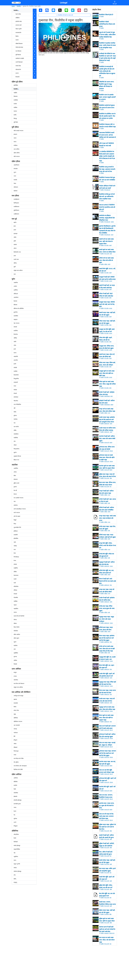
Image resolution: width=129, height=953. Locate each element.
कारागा (17, 73)
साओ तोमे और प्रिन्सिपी (19, 616)
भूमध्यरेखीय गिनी (17, 527)
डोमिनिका (16, 718)
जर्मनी (15, 341)
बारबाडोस (16, 703)
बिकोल (17, 36)
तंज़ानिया (15, 645)
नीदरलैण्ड (16, 400)
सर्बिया (15, 430)
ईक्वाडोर (15, 796)
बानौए (109, 503)
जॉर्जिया (15, 338)
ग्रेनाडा (15, 729)
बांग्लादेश (15, 168)
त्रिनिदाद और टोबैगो (18, 769)
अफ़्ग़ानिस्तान (16, 165)
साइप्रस (15, 319)
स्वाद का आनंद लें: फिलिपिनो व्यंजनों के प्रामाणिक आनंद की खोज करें (107, 207)
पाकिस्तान (16, 187)
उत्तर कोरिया (16, 149)
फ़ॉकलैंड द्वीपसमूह (17, 800)
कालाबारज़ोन (18, 32)
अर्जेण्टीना (16, 778)
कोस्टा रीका (16, 710)
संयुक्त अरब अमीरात (18, 270)
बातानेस (110, 442)
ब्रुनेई (15, 115)
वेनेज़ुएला (15, 826)
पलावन (17, 40)
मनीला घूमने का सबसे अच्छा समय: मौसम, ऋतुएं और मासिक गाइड (107, 384)
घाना (15, 549)
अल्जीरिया (16, 468)
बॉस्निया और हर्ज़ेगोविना (19, 308)
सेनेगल (15, 619)
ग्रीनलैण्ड (16, 680)
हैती (14, 736)
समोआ (15, 867)
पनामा (15, 754)
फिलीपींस (19, 6)
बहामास (15, 699)
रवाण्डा (15, 612)
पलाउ (15, 860)
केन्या (15, 560)
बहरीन (15, 222)
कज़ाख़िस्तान (16, 199)
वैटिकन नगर (16, 460)
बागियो (109, 264)
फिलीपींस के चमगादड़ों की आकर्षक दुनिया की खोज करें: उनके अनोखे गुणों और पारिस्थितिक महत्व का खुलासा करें (107, 71)
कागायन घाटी (18, 25)
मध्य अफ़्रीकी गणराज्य (18, 498)
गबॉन (15, 542)
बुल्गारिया (15, 312)
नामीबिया (15, 601)
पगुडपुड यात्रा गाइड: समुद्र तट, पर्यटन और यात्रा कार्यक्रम (106, 619)
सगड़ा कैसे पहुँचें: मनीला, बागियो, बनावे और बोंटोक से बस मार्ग (107, 545)
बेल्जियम (15, 304)
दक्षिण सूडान (16, 638)
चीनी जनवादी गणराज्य (18, 130)
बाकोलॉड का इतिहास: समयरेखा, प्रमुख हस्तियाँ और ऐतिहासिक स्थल (107, 217)
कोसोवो (15, 367)
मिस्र (15, 523)
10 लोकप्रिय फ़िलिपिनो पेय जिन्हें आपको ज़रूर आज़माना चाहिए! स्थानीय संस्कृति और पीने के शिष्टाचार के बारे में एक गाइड (107, 156)
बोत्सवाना (16, 479)
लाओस (15, 103)
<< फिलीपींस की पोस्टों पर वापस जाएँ (64, 15)
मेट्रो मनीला (18, 14)
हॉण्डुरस (15, 740)
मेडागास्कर (16, 575)
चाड (14, 501)
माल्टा (15, 386)
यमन (15, 274)
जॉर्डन (15, 237)
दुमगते (112, 234)
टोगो (15, 649)
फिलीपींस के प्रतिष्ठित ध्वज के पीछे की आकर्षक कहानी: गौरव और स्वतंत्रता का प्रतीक (107, 116)
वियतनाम (15, 96)
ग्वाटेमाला (16, 732)
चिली (15, 789)
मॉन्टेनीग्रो (16, 397)
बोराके (111, 396)
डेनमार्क (15, 327)
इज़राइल (15, 233)
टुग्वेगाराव (111, 450)
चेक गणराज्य (16, 323)
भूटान (15, 172)
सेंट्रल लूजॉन (19, 28)
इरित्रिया (16, 531)
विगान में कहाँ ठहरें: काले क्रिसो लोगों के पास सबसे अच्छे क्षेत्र (107, 581)
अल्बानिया (16, 282)
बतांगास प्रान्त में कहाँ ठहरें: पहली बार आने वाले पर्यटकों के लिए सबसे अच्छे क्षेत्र (107, 929)
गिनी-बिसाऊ (16, 557)
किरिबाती (16, 841)
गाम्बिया (15, 546)
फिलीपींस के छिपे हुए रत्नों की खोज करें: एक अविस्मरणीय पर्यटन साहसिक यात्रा (107, 196)
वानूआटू (15, 882)
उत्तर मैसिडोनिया (17, 404)
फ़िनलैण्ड (16, 334)
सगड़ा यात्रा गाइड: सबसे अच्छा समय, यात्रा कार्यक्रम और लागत (107, 518)
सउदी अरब (16, 259)
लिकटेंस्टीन (16, 375)
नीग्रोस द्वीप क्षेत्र (19, 47)
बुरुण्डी (15, 486)
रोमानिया (15, 419)
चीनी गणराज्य (17, 156)
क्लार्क (111, 253)
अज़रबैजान (16, 297)
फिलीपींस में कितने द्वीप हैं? (106, 14)
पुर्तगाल (15, 415)
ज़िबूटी (15, 520)
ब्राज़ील (15, 785)
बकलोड (112, 221)
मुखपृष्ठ (13, 6)
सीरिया (15, 263)
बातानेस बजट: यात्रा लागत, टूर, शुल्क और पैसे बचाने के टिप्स (106, 805)
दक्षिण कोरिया (17, 153)
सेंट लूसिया (16, 762)
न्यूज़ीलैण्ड (16, 856)
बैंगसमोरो (17, 77)
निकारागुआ (16, 751)
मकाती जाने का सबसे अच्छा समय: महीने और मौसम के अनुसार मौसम (106, 241)
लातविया (15, 371)
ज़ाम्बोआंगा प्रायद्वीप (20, 58)
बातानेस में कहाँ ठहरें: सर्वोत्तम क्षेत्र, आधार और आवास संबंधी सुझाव (107, 438)
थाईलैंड (15, 92)
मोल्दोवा (15, 389)
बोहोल (110, 914)
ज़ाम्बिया (15, 660)
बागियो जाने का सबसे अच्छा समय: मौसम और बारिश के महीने (106, 260)
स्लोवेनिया (16, 437)
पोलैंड (15, 412)
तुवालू (15, 878)
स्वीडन (15, 445)
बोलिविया (15, 781)
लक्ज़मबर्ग (16, 382)
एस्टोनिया (16, 330)
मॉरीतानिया (16, 586)
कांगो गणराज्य (17, 512)
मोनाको (15, 393)
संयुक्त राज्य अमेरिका (18, 687)
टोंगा (15, 875)
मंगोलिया (15, 145)
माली (15, 583)
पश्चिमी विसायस (19, 43)
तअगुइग (110, 281)
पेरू (14, 815)
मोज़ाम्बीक (16, 597)
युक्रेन (15, 452)
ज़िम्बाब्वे (15, 664)
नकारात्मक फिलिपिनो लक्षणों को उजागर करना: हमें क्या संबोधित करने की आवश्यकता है (107, 135)
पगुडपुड (111, 566)
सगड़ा (109, 413)
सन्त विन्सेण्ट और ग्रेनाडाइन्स (20, 766)
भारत (15, 176)
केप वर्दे (15, 490)
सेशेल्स (15, 623)
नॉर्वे (14, 408)
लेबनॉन (15, 244)
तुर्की (15, 266)
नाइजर (15, 605)
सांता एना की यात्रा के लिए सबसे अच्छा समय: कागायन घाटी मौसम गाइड (106, 816)
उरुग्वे (15, 822)
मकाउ (15, 141)
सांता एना (111, 730)
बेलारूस (15, 301)
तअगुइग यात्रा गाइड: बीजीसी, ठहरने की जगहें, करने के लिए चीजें (107, 304)
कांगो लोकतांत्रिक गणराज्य (20, 509)
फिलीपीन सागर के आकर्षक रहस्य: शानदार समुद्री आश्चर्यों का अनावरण (107, 97)
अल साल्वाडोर (17, 725)
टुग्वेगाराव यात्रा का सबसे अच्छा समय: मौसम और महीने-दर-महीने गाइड (107, 457)
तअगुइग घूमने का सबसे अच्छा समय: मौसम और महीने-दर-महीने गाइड (106, 373)
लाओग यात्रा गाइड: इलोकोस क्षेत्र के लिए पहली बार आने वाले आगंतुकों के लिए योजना (107, 419)
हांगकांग (15, 134)
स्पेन (14, 441)
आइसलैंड (16, 356)
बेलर (110, 486)
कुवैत (15, 241)
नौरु (14, 853)
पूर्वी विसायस (18, 54)
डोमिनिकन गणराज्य (18, 721)
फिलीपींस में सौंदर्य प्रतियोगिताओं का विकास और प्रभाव (107, 24)
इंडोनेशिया (16, 85)
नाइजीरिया (16, 608)
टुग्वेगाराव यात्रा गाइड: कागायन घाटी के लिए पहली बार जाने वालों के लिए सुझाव (107, 753)
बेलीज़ (15, 706)
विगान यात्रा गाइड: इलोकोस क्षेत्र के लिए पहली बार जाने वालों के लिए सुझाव (106, 638)
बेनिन (15, 475)
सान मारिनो (16, 426)
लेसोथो (15, 564)
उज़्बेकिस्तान (16, 214)
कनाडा (15, 676)
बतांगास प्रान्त (111, 933)
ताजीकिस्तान (16, 206)
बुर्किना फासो (16, 483)
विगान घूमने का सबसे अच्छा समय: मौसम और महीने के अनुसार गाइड (106, 717)
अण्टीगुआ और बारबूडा (18, 695)
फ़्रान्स (15, 352)
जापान (15, 138)
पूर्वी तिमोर (16, 122)
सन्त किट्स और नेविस (19, 758)
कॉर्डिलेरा (18, 17)
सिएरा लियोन (16, 627)
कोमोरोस (16, 505)
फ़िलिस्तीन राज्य (17, 252)
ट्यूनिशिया (16, 653)
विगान (111, 585)
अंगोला (15, 472)
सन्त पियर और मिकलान (19, 683)
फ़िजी (15, 838)
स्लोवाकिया (16, 434)
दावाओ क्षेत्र (18, 65)
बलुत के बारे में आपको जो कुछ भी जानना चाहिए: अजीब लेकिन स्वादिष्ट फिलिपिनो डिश (107, 34)
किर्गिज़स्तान (16, 203)
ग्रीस (15, 345)
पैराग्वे (15, 811)
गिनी (15, 553)
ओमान (15, 248)
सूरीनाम (15, 818)
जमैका (15, 743)
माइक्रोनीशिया (17, 849)
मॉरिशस (15, 590)
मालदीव (15, 179)
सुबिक (111, 478)
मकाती (110, 245)
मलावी (15, 579)
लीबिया (15, 571)
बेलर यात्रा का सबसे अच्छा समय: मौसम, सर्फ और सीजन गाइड (107, 940)
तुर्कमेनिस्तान (16, 210)
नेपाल (15, 183)
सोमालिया (16, 630)
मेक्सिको (15, 747)
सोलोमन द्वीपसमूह (17, 871)
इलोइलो (111, 404)
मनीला (110, 297)
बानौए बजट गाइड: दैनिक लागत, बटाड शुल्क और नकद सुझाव (106, 608)
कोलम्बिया (16, 792)
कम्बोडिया (16, 100)
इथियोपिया (16, 538)
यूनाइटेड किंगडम (17, 456)
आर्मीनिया (16, 290)
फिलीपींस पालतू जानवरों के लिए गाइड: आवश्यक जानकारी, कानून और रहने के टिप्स (107, 169)
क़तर (15, 255)
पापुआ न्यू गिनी (17, 864)
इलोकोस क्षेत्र (19, 21)
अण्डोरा (15, 286)
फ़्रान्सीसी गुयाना (17, 803)
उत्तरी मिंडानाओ (19, 62)
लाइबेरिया (16, 568)
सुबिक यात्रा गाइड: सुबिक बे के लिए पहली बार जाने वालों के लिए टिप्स (107, 827)
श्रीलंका (15, 190)
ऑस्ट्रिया (16, 293)
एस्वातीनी (16, 534)
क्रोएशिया (16, 316)
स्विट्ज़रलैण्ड (16, 449)
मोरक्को (15, 594)
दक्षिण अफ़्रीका (17, 634)
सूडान (15, 642)
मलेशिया (15, 107)
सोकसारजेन (18, 69)
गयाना (15, 807)
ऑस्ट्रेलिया (16, 834)
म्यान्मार (15, 111)
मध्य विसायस (18, 51)
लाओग (111, 423)
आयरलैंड (16, 360)
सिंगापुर (15, 118)
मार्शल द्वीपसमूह (17, 845)
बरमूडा (15, 672)
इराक (15, 229)
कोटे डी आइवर (17, 516)
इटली (15, 364)
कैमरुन (15, 494)
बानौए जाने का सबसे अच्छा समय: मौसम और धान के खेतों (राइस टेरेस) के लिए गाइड (107, 648)
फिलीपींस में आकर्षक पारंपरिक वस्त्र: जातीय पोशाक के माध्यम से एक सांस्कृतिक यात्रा (107, 45)
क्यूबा (15, 714)
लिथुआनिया (16, 378)
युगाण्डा (15, 656)
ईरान (15, 226)
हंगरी (15, 349)
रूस (14, 423)
